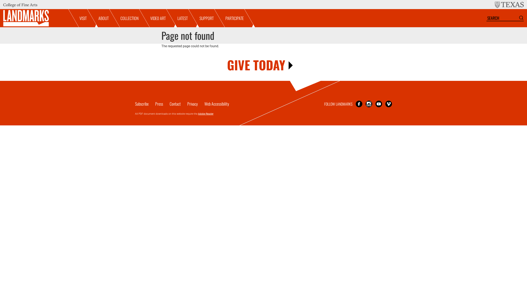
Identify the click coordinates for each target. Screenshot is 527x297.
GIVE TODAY (256, 64)
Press (159, 104)
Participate (234, 18)
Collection (129, 18)
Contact (175, 104)
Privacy (192, 104)
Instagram (368, 104)
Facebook (359, 104)
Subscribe (142, 104)
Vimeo (388, 104)
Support (206, 18)
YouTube (378, 104)
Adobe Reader (205, 113)
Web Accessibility (216, 104)
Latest (182, 18)
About (103, 18)
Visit (83, 18)
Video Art (158, 18)
